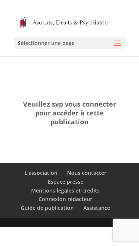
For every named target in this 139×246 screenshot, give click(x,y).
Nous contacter (86, 172)
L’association (40, 172)
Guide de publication (47, 207)
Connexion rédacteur (65, 198)
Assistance (96, 207)
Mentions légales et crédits (65, 190)
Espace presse (65, 181)
